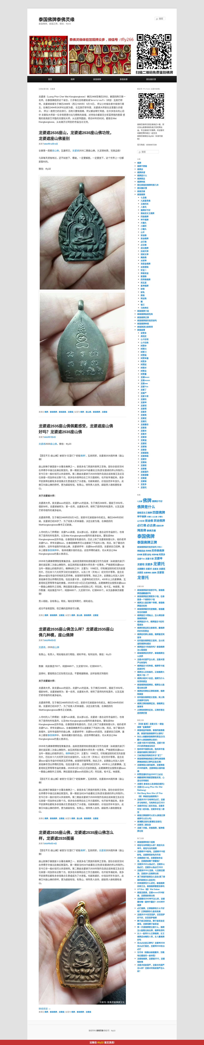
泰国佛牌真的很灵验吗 (147, 320)
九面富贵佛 (145, 200)
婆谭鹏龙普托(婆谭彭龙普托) (149, 821)
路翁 (143, 295)
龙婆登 (144, 449)
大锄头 (144, 222)
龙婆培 (144, 405)
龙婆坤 (144, 402)
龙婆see (144, 383)
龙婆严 (144, 392)
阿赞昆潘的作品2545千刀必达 (150, 774)
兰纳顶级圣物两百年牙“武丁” (150, 755)
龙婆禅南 (144, 455)
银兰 (143, 304)
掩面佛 (144, 257)
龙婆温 (144, 440)
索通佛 (144, 276)
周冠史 (144, 336)
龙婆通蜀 (144, 474)
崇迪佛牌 (144, 238)
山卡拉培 (144, 339)
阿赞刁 (144, 351)
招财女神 (144, 254)
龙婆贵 (153, 572)
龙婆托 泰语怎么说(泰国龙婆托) (150, 783)
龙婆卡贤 (144, 396)
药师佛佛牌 (145, 279)
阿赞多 (144, 361)
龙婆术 (144, 433)
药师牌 (139, 554)
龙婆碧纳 (144, 452)
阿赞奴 (144, 364)
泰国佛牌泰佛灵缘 (57, 19)
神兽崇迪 (144, 273)
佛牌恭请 (141, 172)
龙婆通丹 (144, 471)
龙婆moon (145, 380)
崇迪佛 (144, 235)
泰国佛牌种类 (143, 323)
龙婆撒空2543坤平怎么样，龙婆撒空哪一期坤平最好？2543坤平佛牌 (151, 901)
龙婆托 (144, 421)
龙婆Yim (144, 386)
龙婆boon (145, 377)
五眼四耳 (144, 203)
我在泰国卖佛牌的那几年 (148, 184)
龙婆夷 (144, 414)
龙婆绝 (144, 465)
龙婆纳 (144, 462)
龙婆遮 (75, 150)
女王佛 (154, 517)
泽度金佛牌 (145, 263)
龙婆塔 (144, 408)
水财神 (144, 260)
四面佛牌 (144, 216)
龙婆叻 (144, 399)
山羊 (143, 232)
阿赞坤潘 (144, 358)
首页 (50, 79)
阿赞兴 (144, 348)
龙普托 (144, 487)
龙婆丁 (144, 389)
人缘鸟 (144, 206)
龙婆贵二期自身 (144, 824)
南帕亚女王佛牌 (147, 213)
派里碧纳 (144, 266)
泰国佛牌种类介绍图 (146, 841)
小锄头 (144, 228)
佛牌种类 (141, 181)
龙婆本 (144, 430)
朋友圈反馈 (151, 79)
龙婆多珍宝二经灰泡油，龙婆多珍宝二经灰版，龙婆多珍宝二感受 (150, 808)
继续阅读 (44, 1008)
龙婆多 (144, 411)
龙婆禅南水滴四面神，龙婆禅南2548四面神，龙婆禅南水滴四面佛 (151, 767)
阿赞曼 (144, 374)
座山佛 (55, 150)
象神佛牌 (144, 285)
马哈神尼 (144, 307)
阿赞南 (144, 355)
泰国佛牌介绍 (143, 310)
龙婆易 (144, 427)
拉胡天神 (144, 251)
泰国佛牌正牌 (143, 317)
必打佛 (144, 241)
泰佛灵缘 (141, 191)
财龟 (143, 292)
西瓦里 (144, 282)
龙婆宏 (144, 418)
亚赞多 (144, 332)
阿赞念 (144, 370)
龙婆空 (144, 459)
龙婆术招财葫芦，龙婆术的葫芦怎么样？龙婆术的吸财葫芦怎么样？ (150, 967)
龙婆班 (144, 443)
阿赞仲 (144, 345)
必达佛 (144, 244)
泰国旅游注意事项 (145, 326)
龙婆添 (144, 436)
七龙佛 (144, 197)
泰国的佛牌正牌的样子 (147, 752)
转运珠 (144, 298)
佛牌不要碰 (142, 166)
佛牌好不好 (145, 210)
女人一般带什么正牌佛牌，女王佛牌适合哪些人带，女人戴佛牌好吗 (150, 936)
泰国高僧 (124, 79)
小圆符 (144, 225)
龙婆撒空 (144, 424)
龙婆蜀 (144, 468)
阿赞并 (144, 367)
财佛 (143, 288)
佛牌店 (140, 169)
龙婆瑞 (144, 446)
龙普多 (144, 484)
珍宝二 (144, 270)
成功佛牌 (144, 247)
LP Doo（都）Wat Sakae (148, 889)
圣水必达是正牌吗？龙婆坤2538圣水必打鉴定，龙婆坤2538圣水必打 (151, 945)
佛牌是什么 (142, 175)
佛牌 (73, 79)
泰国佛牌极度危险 (145, 314)
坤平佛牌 (144, 219)
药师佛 (148, 550)
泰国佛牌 (97, 79)
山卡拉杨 (144, 342)
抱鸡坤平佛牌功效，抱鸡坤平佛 (150, 749)
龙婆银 (144, 481)
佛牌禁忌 (141, 178)
